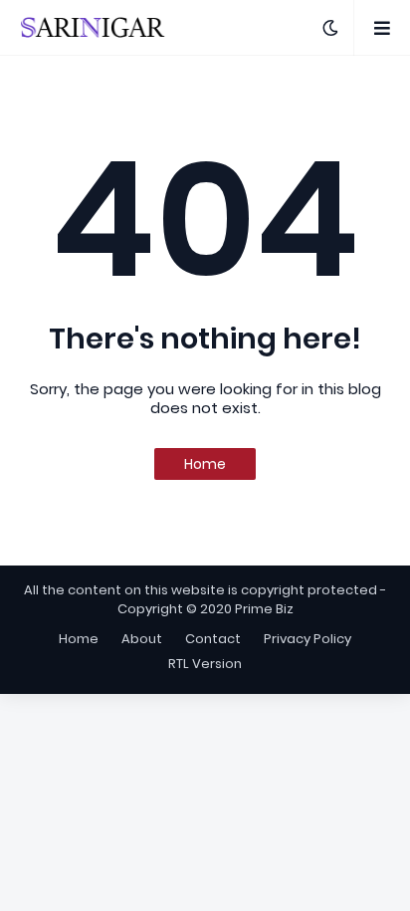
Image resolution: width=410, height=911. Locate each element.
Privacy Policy (307, 638)
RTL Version (205, 663)
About (141, 638)
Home (205, 464)
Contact (213, 638)
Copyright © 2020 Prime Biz (205, 608)
